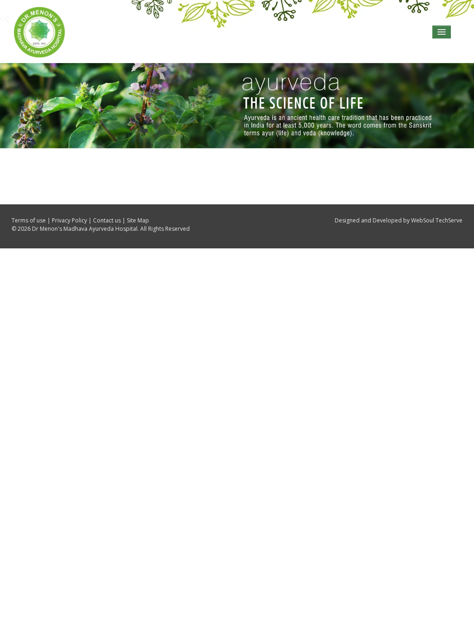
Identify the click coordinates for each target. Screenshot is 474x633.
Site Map (138, 220)
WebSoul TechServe (436, 220)
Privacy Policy (69, 220)
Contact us (107, 220)
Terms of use (29, 220)
